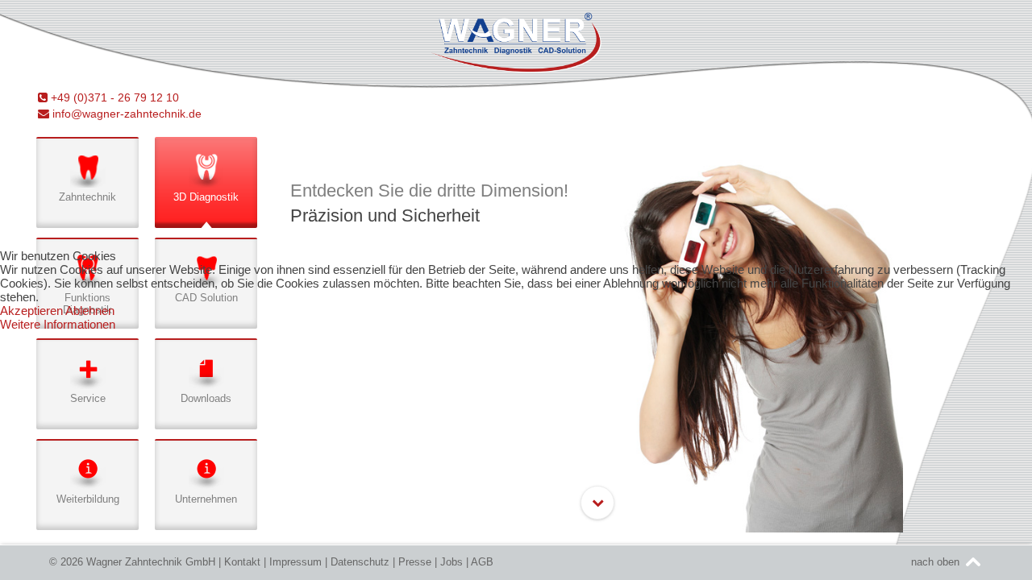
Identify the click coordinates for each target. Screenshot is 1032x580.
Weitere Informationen (57, 324)
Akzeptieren (31, 310)
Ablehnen (89, 310)
